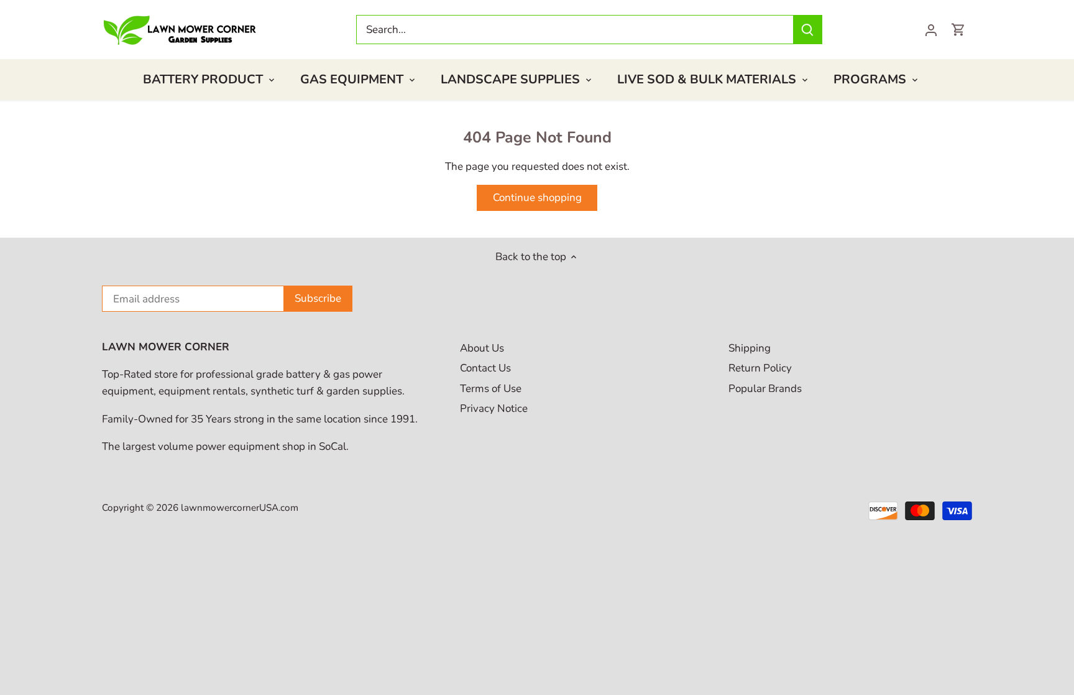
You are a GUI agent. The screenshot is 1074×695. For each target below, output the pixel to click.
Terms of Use (490, 388)
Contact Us (485, 368)
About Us (482, 348)
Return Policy (760, 368)
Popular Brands (765, 388)
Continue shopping (537, 197)
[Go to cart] (958, 29)
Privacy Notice (494, 408)
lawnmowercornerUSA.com (239, 507)
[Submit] (807, 30)
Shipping (749, 348)
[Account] (931, 29)
